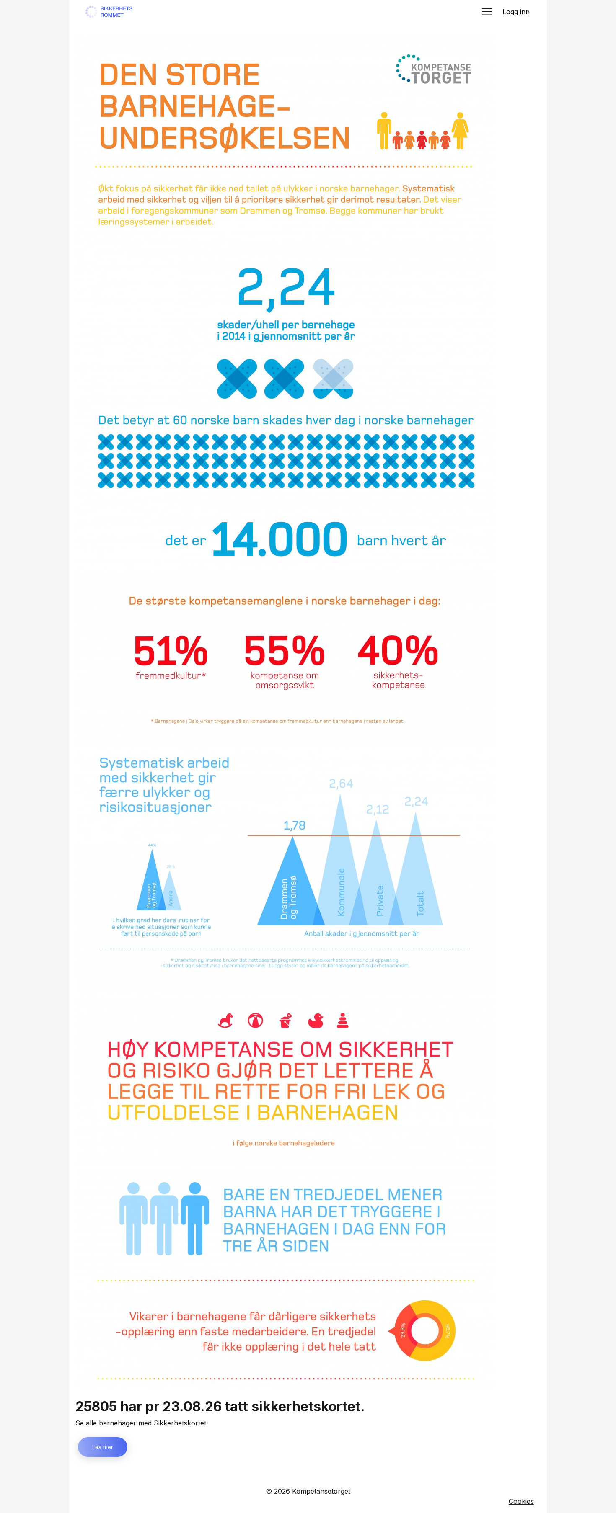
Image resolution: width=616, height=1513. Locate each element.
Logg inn (516, 12)
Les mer (102, 1446)
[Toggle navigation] (487, 12)
